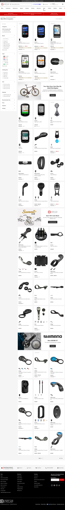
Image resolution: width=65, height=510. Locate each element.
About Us (35, 477)
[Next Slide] (54, 1)
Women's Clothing (4, 483)
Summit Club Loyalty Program (39, 479)
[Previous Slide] (10, 1)
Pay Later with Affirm (4, 479)
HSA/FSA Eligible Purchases (6, 492)
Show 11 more (4, 49)
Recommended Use (6, 100)
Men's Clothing (3, 481)
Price (3, 102)
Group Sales (36, 486)
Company (36, 474)
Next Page (61, 458)
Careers (35, 481)
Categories (4, 26)
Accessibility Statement (38, 485)
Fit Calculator (3, 490)
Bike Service (19, 490)
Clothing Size (5, 70)
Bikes (2, 476)
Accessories (3, 17)
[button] (37, 4)
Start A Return (19, 479)
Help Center (19, 476)
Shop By (4, 92)
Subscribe (62, 479)
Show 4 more (4, 66)
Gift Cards (2, 488)
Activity (3, 108)
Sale (3, 81)
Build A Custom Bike (4, 477)
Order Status (19, 481)
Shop (2, 474)
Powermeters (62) (7, 30)
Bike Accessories (4, 485)
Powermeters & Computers (10, 17)
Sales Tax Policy (20, 486)
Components (3, 486)
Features (4, 105)
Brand (3, 35)
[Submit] (10, 4)
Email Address (53, 477)
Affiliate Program (37, 483)
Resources (19, 474)
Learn (18, 485)
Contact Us (36, 476)
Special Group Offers (21, 483)
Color (3, 53)
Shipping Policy (20, 488)
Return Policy (19, 477)
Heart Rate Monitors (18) (6, 32)
